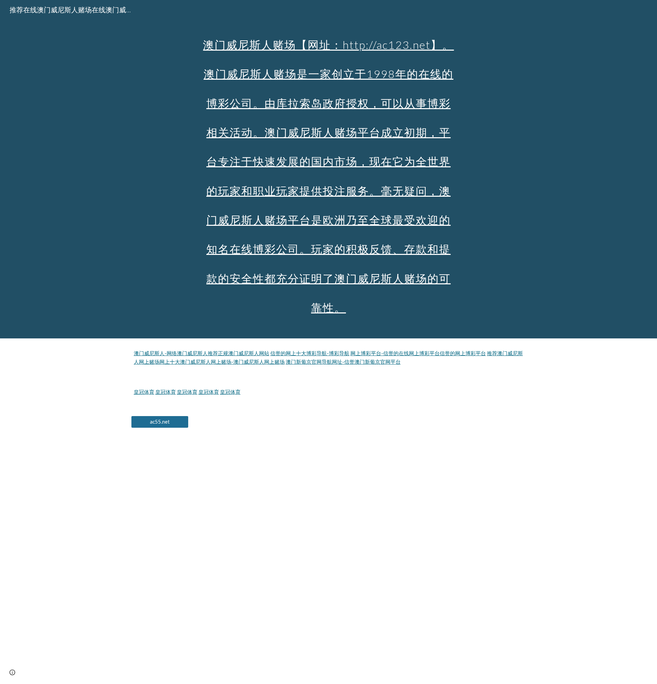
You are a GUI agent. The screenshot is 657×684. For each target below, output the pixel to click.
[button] (12, 672)
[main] (328, 169)
